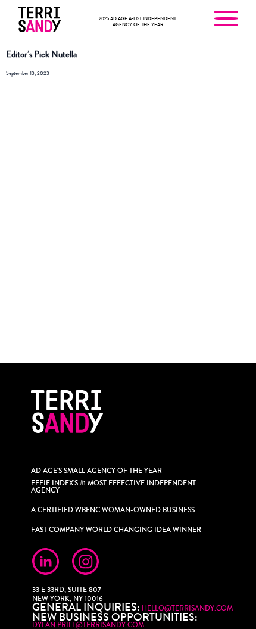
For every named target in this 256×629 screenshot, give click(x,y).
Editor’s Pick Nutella (41, 54)
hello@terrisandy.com (187, 608)
